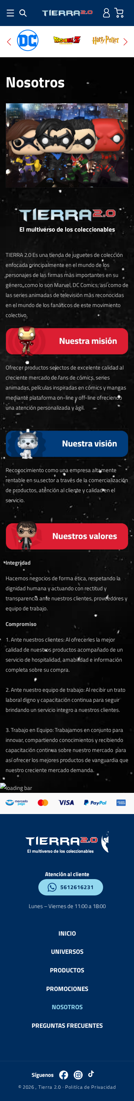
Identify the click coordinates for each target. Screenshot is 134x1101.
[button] (23, 13)
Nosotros (67, 1006)
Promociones (67, 988)
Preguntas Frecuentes (67, 1025)
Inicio (67, 933)
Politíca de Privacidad (90, 1087)
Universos (67, 951)
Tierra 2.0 (49, 1087)
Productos (67, 970)
